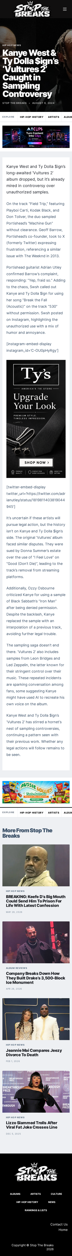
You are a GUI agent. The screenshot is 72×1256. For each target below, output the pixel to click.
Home (63, 1230)
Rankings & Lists (36, 1210)
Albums (15, 1193)
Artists (53, 116)
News (51, 1202)
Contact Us (59, 1224)
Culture (56, 1193)
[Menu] (65, 9)
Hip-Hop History (31, 116)
